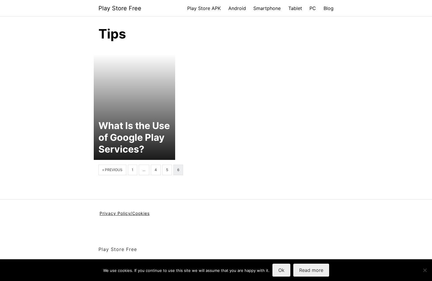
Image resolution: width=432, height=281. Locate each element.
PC (312, 8)
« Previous (112, 170)
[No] (425, 270)
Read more (311, 270)
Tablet (295, 8)
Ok (281, 270)
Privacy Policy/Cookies (125, 213)
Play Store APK (204, 8)
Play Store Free (119, 8)
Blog (329, 8)
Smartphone (267, 8)
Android (237, 8)
